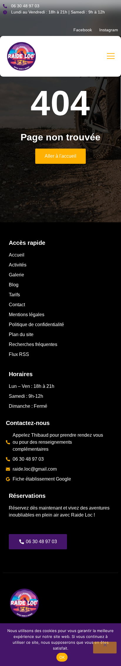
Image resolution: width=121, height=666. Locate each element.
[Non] (105, 647)
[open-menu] (109, 56)
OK (62, 657)
